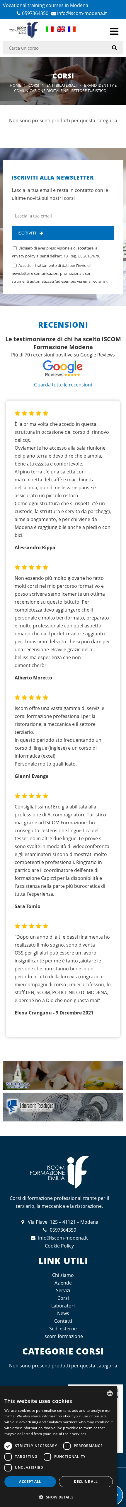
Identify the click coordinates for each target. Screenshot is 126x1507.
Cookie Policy (59, 1246)
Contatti (63, 1321)
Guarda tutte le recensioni (63, 384)
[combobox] (110, 1393)
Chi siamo (63, 1275)
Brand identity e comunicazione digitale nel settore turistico (65, 88)
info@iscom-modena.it (82, 13)
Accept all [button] (30, 1481)
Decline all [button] (86, 1481)
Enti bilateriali (62, 85)
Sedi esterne (63, 1328)
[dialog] (58, 1446)
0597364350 (35, 13)
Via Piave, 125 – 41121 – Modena (63, 1222)
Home (15, 85)
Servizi (63, 1290)
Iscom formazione (63, 1336)
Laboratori (63, 1305)
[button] (58, 1496)
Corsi (33, 85)
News (63, 1313)
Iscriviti (27, 233)
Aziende (63, 1282)
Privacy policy (23, 256)
